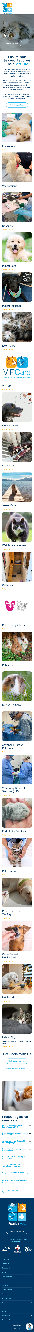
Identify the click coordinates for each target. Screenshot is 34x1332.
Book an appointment (17, 1231)
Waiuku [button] (4, 1272)
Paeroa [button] (4, 1307)
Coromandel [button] (6, 1320)
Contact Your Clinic (12, 43)
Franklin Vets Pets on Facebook (17, 1068)
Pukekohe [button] (5, 1259)
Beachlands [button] (6, 1268)
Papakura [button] (5, 1264)
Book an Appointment (17, 105)
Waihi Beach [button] (6, 1315)
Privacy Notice (17, 1325)
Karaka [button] (4, 1281)
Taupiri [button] (4, 1294)
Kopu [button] (4, 1303)
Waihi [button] (4, 1311)
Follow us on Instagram (17, 1061)
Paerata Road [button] (7, 1277)
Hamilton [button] (5, 1285)
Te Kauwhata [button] (7, 1290)
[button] (30, 4)
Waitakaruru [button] (6, 1298)
